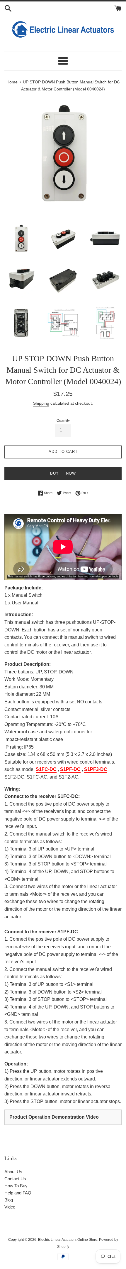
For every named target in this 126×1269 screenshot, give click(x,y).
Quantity (63, 420)
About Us (13, 1171)
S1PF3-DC (95, 769)
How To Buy (16, 1185)
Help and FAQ (17, 1192)
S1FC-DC (46, 769)
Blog (8, 1199)
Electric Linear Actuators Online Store (67, 1240)
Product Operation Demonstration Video (54, 1117)
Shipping (41, 403)
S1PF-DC (70, 769)
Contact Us (15, 1178)
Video (9, 1206)
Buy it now (63, 473)
